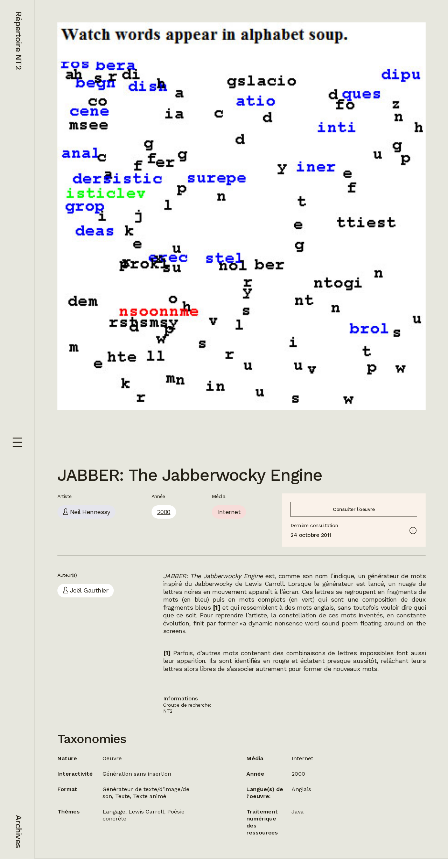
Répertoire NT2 (18, 40)
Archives (18, 831)
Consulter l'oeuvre (353, 509)
